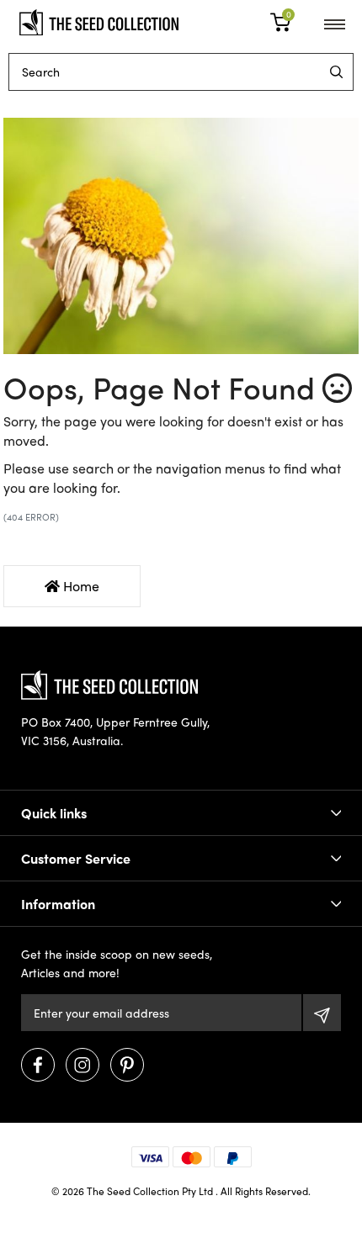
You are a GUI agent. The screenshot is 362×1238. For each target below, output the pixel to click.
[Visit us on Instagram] (82, 1065)
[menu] (336, 72)
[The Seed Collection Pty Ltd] (98, 20)
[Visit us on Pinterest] (127, 1065)
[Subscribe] (322, 1012)
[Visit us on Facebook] (38, 1065)
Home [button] (79, 585)
